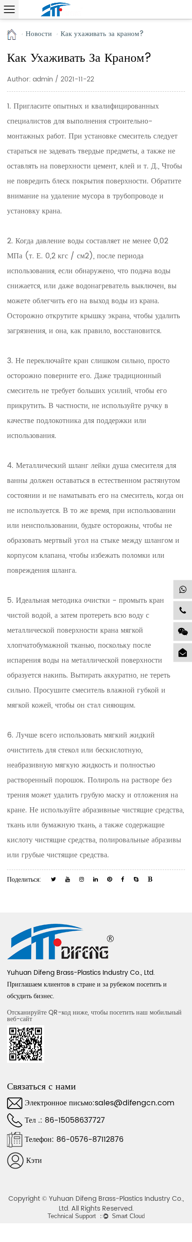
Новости (39, 34)
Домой (12, 34)
